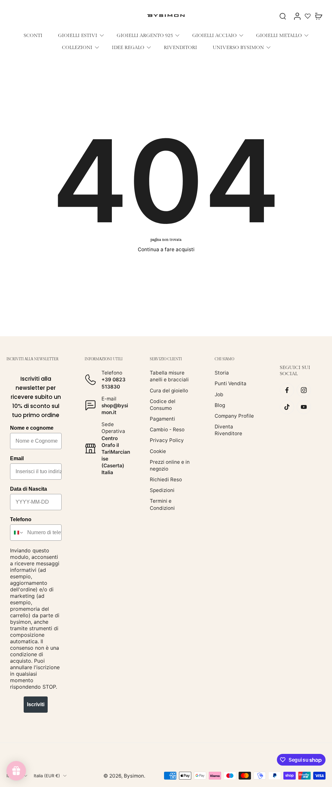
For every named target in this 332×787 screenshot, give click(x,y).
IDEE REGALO (128, 47)
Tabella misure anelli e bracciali (169, 376)
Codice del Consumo (162, 404)
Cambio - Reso (167, 429)
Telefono (20, 519)
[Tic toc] (287, 407)
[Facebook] (287, 390)
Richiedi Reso (166, 479)
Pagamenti (162, 419)
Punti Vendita (230, 383)
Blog (220, 405)
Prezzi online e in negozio (170, 465)
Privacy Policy (167, 440)
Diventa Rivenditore (228, 430)
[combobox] (17, 532)
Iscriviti (35, 704)
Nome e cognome (31, 428)
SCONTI (33, 35)
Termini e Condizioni (162, 504)
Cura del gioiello (169, 390)
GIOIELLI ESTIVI (77, 35)
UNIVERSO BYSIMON (238, 47)
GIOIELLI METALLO (279, 35)
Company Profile (234, 416)
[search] (283, 15)
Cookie (158, 451)
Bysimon (134, 775)
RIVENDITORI (180, 47)
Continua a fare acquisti (166, 249)
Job (219, 394)
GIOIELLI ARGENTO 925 (145, 35)
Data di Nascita (28, 489)
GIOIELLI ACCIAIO (214, 35)
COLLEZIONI (77, 47)
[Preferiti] (307, 16)
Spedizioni (162, 490)
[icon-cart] (318, 16)
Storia (222, 373)
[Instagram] (304, 390)
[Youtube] (304, 407)
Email (17, 458)
